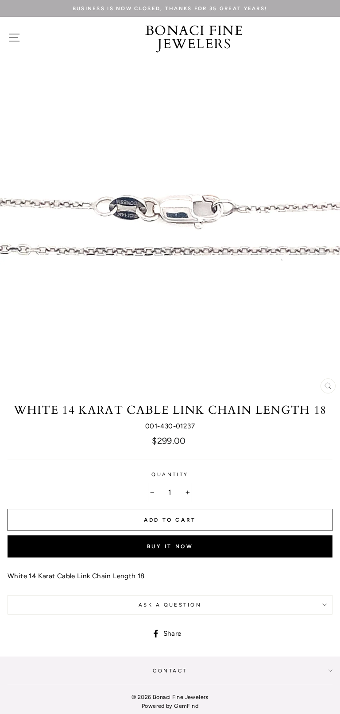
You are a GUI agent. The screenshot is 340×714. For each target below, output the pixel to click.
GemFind (186, 706)
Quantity (170, 474)
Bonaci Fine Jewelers (194, 37)
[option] (170, 8)
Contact (170, 671)
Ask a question (170, 605)
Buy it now (170, 546)
